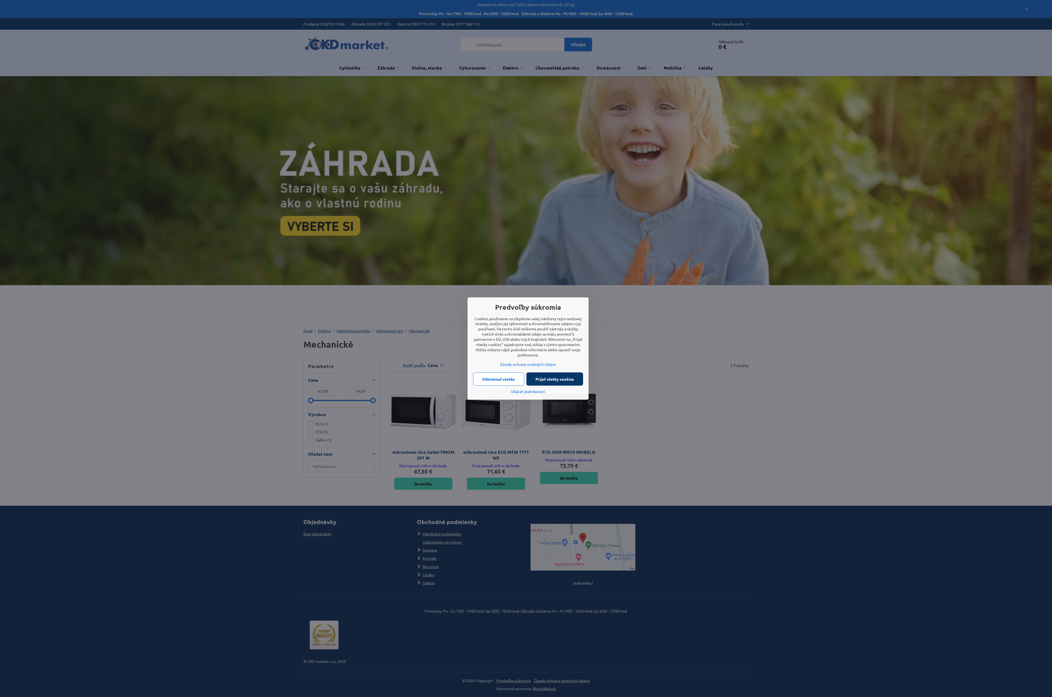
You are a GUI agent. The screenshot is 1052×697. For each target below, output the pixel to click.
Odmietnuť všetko (498, 379)
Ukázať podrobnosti (528, 391)
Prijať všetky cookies (554, 379)
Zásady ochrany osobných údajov (528, 364)
